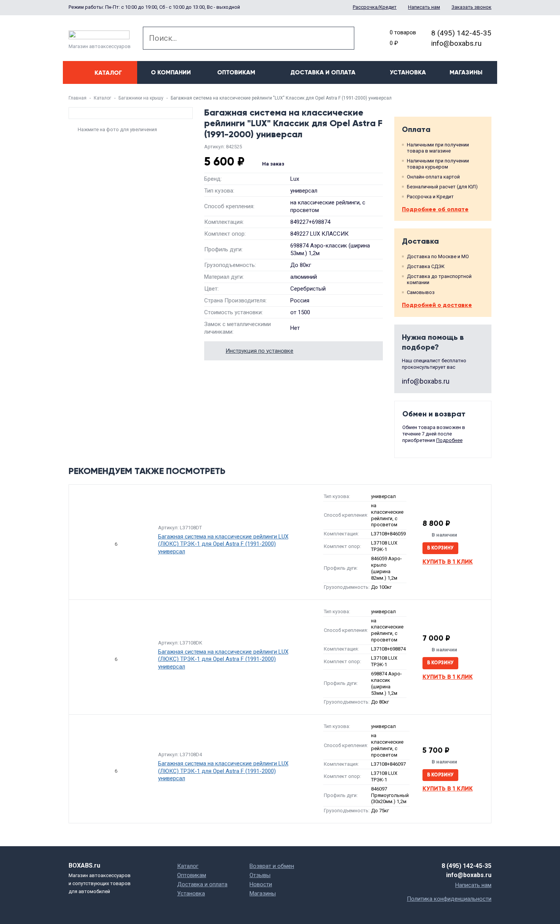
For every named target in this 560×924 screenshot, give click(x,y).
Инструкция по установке (259, 350)
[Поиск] (342, 38)
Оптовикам (236, 72)
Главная (77, 98)
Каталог (102, 98)
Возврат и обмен (272, 866)
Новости (261, 884)
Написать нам (424, 7)
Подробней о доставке (437, 305)
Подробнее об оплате (435, 209)
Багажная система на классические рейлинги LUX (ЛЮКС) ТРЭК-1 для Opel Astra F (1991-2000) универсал (223, 544)
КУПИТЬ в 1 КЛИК (447, 561)
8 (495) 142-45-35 (461, 33)
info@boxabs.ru (456, 43)
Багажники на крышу (140, 98)
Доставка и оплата (322, 72)
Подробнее (449, 440)
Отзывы (260, 875)
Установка (408, 72)
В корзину (440, 548)
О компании (171, 72)
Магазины (466, 72)
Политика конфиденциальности (449, 898)
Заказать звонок (471, 7)
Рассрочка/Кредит (375, 7)
